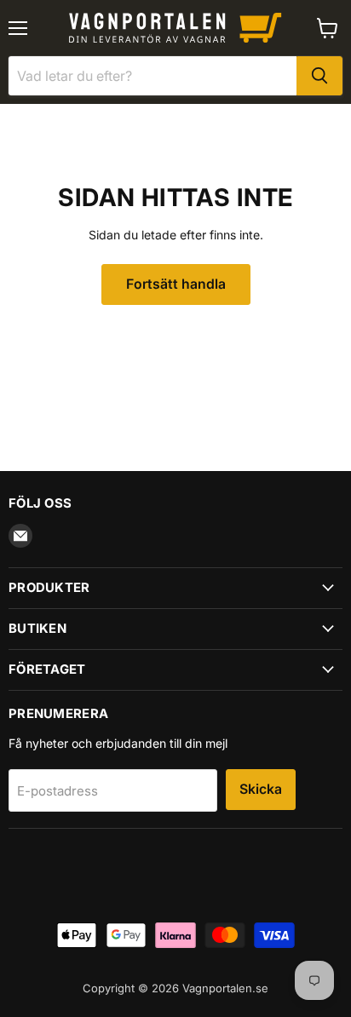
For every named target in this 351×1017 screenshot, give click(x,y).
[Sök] (319, 75)
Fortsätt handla (176, 284)
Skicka (260, 789)
